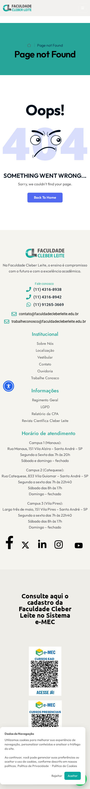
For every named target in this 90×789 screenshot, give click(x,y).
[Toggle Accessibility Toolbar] (8, 386)
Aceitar (73, 776)
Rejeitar (56, 776)
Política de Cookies (64, 766)
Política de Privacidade (33, 766)
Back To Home (45, 197)
